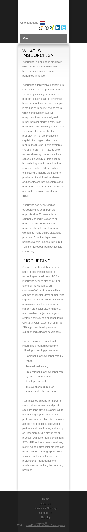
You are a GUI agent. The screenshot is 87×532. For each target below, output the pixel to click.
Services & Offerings (45, 508)
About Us (45, 503)
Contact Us (45, 512)
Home (45, 499)
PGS (37, 10)
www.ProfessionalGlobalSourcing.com (45, 525)
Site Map (46, 517)
